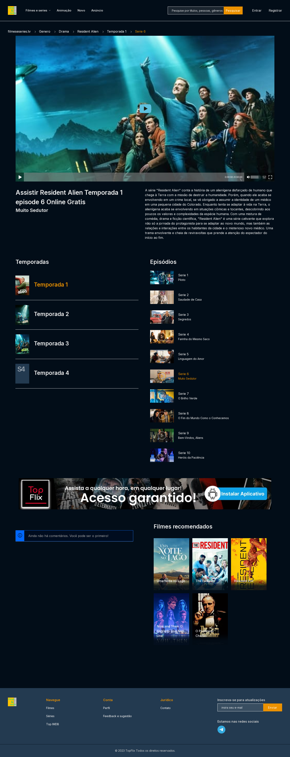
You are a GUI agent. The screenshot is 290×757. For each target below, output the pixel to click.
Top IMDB (52, 724)
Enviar (272, 707)
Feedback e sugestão (117, 716)
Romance (173, 573)
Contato (165, 708)
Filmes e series (36, 10)
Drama (64, 31)
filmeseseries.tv (19, 31)
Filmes (50, 708)
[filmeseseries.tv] (13, 10)
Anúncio (97, 10)
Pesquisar (233, 10)
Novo (81, 10)
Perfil (106, 708)
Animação (64, 10)
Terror (247, 573)
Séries (50, 716)
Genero (44, 31)
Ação (238, 573)
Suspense (163, 618)
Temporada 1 (116, 31)
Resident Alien (87, 31)
